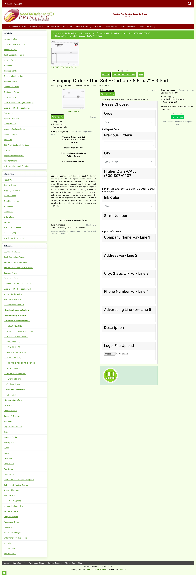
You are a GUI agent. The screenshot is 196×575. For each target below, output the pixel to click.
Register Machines (11, 161)
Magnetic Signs (10, 134)
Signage (7, 432)
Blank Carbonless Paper (14, 55)
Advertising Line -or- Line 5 (127, 309)
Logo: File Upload (119, 345)
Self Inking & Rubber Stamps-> (17, 485)
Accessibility (9, 206)
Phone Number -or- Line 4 (126, 291)
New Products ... (11, 548)
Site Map (7, 222)
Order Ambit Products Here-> (16, 538)
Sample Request (128, 26)
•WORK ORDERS (12, 379)
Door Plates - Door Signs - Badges (18, 102)
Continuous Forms (11, 92)
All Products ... (10, 554)
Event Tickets (9, 474)
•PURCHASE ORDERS (15, 352)
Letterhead (8, 458)
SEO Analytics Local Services (16, 145)
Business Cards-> (11, 437)
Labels (6, 453)
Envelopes (67, 26)
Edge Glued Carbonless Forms (17, 108)
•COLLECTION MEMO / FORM (18, 331)
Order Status (9, 217)
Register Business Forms (14, 155)
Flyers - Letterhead (12, 118)
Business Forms (53, 26)
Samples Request (11, 517)
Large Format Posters (13, 426)
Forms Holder (9, 495)
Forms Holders (10, 124)
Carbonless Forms (11, 87)
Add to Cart (178, 117)
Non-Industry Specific (89, 33)
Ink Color (111, 197)
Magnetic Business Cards (14, 129)
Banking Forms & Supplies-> (15, 262)
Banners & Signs (10, 50)
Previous (106, 74)
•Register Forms (12, 384)
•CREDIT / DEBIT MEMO (16, 336)
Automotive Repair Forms (14, 506)
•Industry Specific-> (13, 400)
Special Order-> (10, 411)
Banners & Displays (12, 416)
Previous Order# (118, 135)
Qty (107, 153)
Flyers (6, 448)
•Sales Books (10, 395)
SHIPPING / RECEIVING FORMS (137, 33)
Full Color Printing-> (12, 532)
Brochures (8, 65)
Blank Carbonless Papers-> (15, 257)
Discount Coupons (12, 233)
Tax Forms (8, 405)
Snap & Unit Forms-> (12, 299)
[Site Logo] (34, 15)
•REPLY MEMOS (12, 358)
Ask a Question (107, 94)
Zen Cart (122, 569)
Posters (98, 26)
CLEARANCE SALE (12, 252)
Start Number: (116, 216)
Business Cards (36, 26)
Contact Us (8, 211)
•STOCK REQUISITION (15, 373)
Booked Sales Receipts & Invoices (18, 268)
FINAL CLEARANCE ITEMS (15, 26)
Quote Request (111, 26)
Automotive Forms (11, 39)
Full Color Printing (83, 26)
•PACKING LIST (12, 347)
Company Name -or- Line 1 (127, 237)
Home (9, 4)
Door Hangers (10, 97)
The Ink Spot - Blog (147, 26)
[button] (189, 4)
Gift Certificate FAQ (12, 227)
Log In (19, 4)
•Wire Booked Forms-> (15, 389)
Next (141, 74)
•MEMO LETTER (12, 342)
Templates (8, 527)
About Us (8, 180)
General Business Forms (111, 33)
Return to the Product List (124, 74)
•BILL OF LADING (13, 326)
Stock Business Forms (69, 33)
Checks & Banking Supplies (15, 76)
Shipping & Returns (12, 190)
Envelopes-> (9, 442)
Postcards (8, 139)
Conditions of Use (11, 201)
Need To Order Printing (97, 569)
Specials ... (8, 543)
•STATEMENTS (12, 368)
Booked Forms (10, 60)
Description (114, 327)
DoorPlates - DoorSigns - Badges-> (19, 479)
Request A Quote (11, 511)
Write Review (57, 117)
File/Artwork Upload (12, 501)
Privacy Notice (10, 196)
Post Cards (8, 469)
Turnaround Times (11, 522)
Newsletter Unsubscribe (14, 238)
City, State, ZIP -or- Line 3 (126, 273)
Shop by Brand (10, 185)
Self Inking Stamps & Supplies (16, 166)
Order (109, 113)
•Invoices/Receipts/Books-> (16, 310)
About (6, 563)
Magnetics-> (9, 464)
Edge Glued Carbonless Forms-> (17, 289)
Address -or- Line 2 (120, 255)
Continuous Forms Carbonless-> (17, 283)
